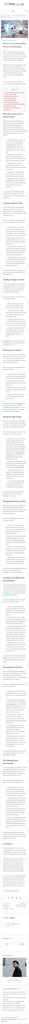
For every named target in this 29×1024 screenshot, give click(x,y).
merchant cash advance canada (11, 407)
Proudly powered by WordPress (8, 1019)
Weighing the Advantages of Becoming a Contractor (8, 906)
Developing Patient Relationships (12, 107)
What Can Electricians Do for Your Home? (21, 905)
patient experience (16, 125)
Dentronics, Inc (8, 592)
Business (5, 40)
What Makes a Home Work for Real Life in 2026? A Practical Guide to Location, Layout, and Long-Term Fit (14, 993)
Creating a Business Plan (10, 94)
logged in (14, 923)
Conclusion (7, 109)
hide (17, 89)
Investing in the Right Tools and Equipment (14, 104)
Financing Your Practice (10, 98)
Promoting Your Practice (10, 105)
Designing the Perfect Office (11, 102)
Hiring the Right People (10, 100)
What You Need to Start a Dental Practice (14, 92)
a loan (23, 374)
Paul (5, 50)
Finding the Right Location (10, 96)
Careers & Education (12, 40)
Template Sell (4, 1021)
